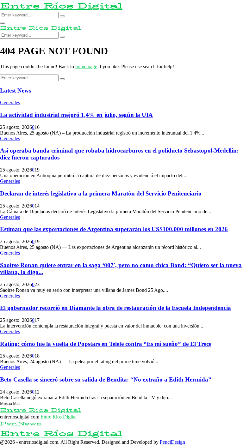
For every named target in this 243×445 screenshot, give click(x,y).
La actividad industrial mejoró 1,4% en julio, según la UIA (76, 114)
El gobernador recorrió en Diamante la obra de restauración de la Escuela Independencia (115, 307)
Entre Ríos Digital (61, 6)
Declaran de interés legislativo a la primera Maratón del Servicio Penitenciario (101, 193)
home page (86, 66)
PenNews (21, 424)
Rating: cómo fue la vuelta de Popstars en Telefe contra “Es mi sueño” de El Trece (105, 343)
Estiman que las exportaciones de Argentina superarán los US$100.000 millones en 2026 (114, 229)
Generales (10, 102)
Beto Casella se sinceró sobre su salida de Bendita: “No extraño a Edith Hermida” (105, 379)
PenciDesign (172, 442)
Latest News (15, 90)
